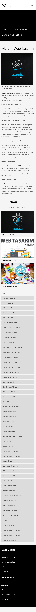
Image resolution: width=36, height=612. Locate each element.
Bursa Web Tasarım (8, 235)
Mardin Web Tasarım (8, 93)
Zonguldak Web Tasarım (9, 260)
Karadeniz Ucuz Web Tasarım (11, 286)
